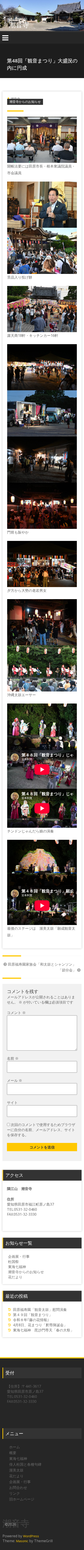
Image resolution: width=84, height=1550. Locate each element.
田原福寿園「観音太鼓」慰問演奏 (40, 1309)
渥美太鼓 (16, 1470)
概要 (12, 1452)
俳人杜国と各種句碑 (25, 1464)
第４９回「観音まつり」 (32, 1314)
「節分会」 (67, 970)
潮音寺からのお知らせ (25, 101)
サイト (12, 1102)
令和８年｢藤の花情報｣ (31, 1319)
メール (14, 1080)
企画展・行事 (19, 1256)
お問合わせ (18, 1487)
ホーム (14, 1446)
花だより (15, 1277)
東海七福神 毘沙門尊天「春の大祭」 (43, 1330)
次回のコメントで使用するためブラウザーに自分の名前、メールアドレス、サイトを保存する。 (41, 1129)
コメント (16, 1012)
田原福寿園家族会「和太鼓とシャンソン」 (42, 964)
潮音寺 (19, 24)
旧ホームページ (21, 1499)
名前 (13, 1058)
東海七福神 (17, 1266)
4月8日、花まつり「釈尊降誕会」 (40, 1324)
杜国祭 (13, 1261)
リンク (14, 1493)
